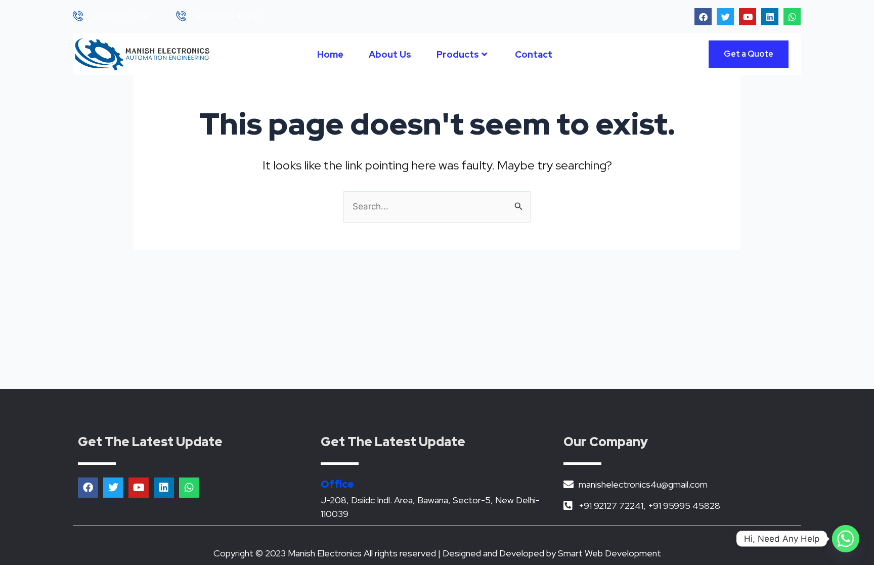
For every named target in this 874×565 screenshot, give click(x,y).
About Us (390, 54)
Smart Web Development (609, 553)
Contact (533, 54)
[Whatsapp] (845, 538)
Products (457, 54)
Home (330, 54)
